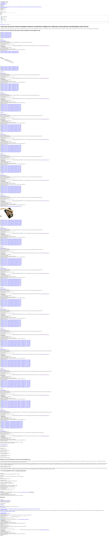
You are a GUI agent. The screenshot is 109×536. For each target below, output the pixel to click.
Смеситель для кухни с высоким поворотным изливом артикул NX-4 (10, 285)
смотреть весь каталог (3, 509)
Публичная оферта (12, 511)
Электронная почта (3, 43)
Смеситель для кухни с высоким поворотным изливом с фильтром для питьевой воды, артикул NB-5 (15, 346)
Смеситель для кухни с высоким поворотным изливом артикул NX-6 (10, 306)
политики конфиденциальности (44, 45)
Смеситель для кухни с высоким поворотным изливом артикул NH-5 (10, 192)
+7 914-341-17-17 (7, 500)
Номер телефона (2, 44)
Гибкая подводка (32, 6)
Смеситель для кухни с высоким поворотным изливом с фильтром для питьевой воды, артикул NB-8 (15, 407)
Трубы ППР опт (9, 6)
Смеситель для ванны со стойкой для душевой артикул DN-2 (9, 90)
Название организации (3, 487)
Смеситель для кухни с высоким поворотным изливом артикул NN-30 (10, 265)
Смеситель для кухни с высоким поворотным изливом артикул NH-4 (10, 172)
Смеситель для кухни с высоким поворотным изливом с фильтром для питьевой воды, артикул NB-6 (15, 366)
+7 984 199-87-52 (2, 4)
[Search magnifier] (1, 13)
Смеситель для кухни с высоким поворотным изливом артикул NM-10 (10, 225)
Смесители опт (16, 6)
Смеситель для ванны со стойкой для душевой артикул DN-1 (9, 70)
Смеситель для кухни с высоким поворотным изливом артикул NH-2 (10, 131)
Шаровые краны (21, 6)
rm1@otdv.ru (2, 504)
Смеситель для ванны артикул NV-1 (5, 37)
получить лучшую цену (3, 3)
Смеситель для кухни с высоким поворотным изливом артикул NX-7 (10, 326)
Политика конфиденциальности (5, 511)
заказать (4, 40)
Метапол (13, 6)
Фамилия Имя (2, 45)
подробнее (1, 40)
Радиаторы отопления (3, 6)
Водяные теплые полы (38, 6)
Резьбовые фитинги (27, 6)
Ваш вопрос (2, 491)
